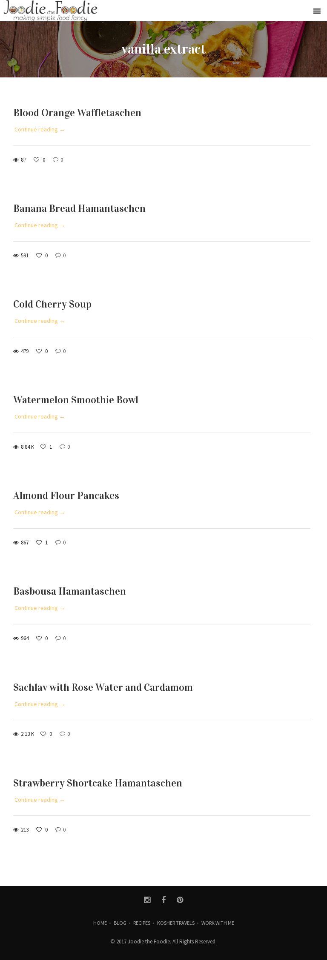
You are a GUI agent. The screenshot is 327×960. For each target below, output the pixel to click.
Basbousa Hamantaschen (69, 591)
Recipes (141, 923)
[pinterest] (180, 900)
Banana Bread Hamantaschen (79, 208)
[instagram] (147, 900)
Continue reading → (39, 129)
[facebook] (163, 900)
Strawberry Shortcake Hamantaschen (97, 783)
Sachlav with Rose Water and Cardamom (103, 687)
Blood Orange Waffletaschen (77, 112)
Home (100, 923)
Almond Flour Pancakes (66, 495)
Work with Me (217, 923)
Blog (120, 923)
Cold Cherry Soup (52, 304)
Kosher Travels (176, 923)
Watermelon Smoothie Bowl (75, 399)
